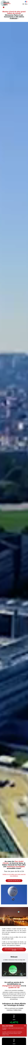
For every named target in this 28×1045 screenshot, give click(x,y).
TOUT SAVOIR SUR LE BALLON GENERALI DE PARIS (14, 949)
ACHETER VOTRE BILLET (14, 880)
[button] (25, 4)
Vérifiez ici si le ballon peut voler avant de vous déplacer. (14, 875)
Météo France (17, 1010)
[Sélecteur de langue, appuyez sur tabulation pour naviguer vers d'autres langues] (26, 2)
